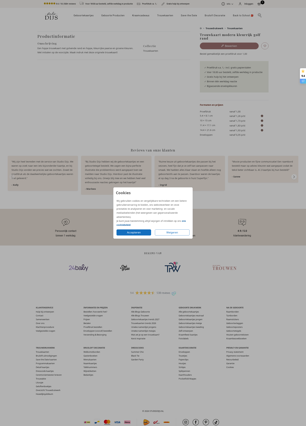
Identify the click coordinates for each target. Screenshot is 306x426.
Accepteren (134, 232)
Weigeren (172, 232)
